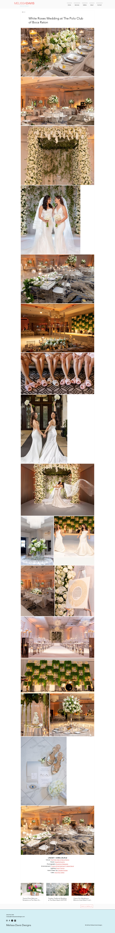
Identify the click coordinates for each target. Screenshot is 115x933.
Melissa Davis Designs (18, 925)
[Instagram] (7, 920)
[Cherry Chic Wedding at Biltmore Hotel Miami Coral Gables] (83, 889)
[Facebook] (9, 920)
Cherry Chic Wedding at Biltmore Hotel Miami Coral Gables (81, 899)
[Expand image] (57, 52)
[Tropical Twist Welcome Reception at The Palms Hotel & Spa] (32, 889)
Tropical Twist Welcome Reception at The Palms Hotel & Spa (32, 899)
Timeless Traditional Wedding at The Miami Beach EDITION (57, 899)
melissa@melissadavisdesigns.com (15, 916)
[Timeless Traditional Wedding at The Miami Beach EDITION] (57, 889)
